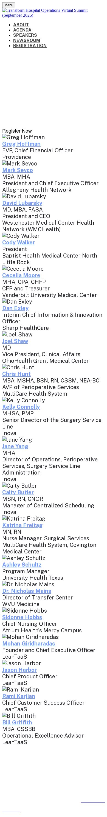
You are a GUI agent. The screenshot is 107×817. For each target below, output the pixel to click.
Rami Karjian (18, 696)
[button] (17, 130)
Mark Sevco (17, 170)
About (21, 24)
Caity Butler (18, 492)
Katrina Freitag (22, 525)
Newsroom (26, 40)
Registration (30, 45)
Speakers (25, 35)
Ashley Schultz (21, 564)
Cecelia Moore (21, 275)
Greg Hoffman (21, 144)
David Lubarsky (22, 203)
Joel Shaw (15, 341)
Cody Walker (18, 242)
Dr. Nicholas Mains (26, 591)
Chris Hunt (16, 374)
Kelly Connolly (21, 407)
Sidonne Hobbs (22, 617)
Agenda (22, 30)
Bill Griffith (17, 722)
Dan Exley (15, 308)
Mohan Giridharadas (28, 643)
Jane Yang (15, 446)
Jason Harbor (19, 670)
